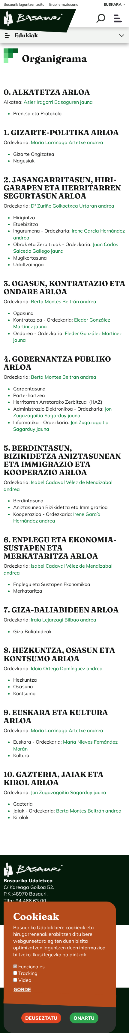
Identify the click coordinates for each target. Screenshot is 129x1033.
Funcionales (31, 967)
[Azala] (34, 18)
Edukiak (26, 35)
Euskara (113, 4)
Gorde (22, 989)
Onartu (84, 1018)
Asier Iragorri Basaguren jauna (58, 102)
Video (24, 980)
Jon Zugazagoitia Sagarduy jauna (68, 792)
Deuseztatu (41, 1018)
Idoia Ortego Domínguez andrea (67, 668)
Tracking (28, 973)
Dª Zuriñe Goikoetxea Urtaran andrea (72, 206)
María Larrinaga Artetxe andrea (67, 142)
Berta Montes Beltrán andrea (63, 301)
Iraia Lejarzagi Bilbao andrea (63, 620)
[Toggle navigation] (117, 18)
